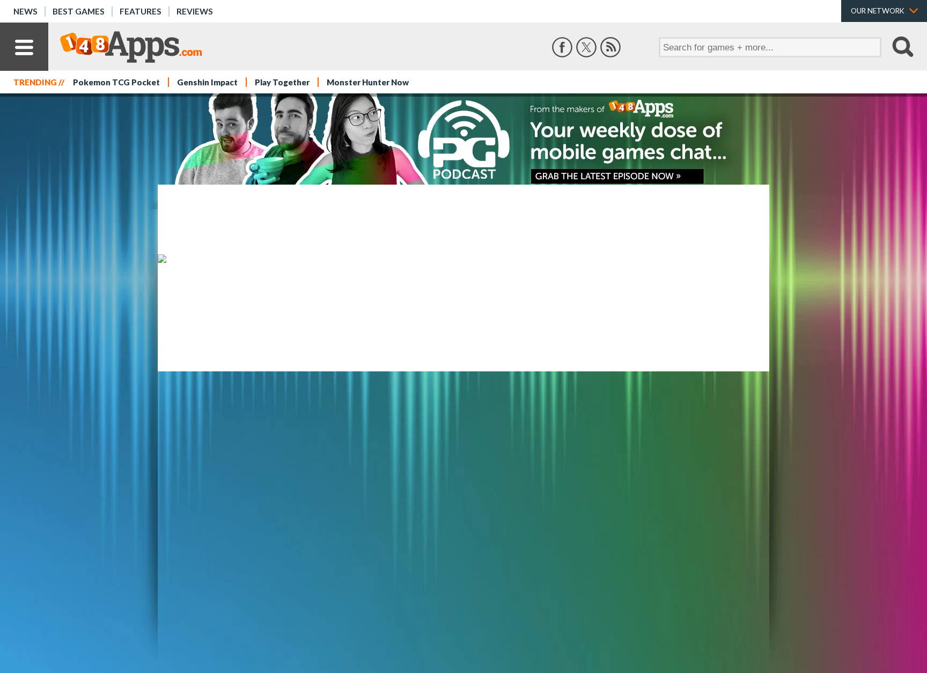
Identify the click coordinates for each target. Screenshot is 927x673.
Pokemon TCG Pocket (116, 82)
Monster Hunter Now (368, 82)
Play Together (282, 82)
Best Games (79, 11)
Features (140, 11)
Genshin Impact (207, 82)
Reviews (194, 11)
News (25, 11)
